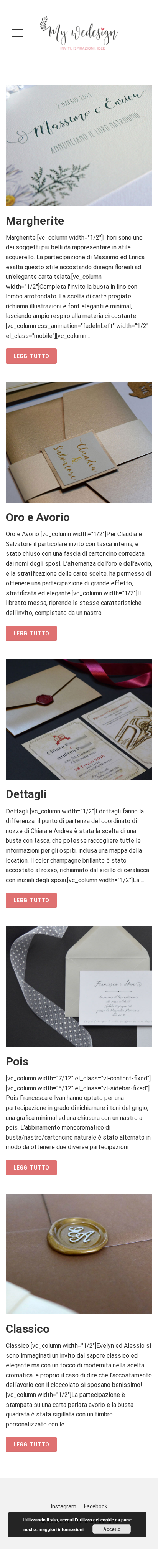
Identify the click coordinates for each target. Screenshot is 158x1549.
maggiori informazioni (61, 1529)
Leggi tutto (31, 356)
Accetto (111, 1529)
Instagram (63, 1506)
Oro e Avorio (38, 517)
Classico (27, 1328)
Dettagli (26, 794)
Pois (17, 1061)
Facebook (95, 1506)
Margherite (35, 220)
